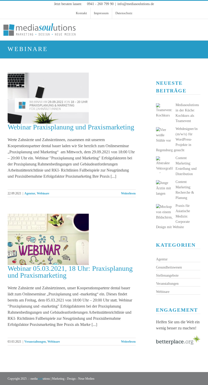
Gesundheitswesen (169, 267)
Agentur (29, 193)
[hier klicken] (178, 338)
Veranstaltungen (35, 341)
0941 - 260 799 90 (100, 4)
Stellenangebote (167, 275)
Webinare (43, 193)
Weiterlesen (128, 193)
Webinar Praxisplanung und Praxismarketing (71, 127)
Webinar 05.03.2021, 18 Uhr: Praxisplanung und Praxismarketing (70, 271)
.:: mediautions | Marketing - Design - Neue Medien (60, 378)
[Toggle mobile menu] (203, 25)
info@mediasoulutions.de (135, 4)
